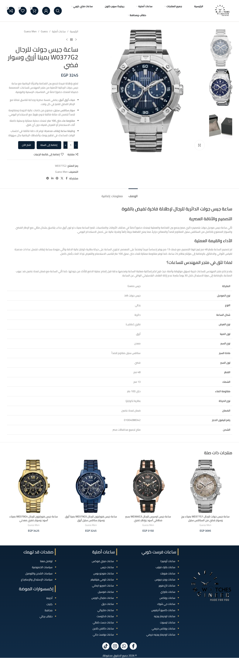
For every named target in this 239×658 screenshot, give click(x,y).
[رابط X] (62, 178)
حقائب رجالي (46, 616)
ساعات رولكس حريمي (163, 628)
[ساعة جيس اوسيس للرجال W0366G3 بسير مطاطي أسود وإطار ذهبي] (148, 486)
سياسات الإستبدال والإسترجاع (37, 579)
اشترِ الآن (26, 145)
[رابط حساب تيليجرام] (47, 178)
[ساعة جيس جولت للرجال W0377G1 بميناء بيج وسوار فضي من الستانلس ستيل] (205, 486)
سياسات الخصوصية (42, 567)
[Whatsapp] (124, 646)
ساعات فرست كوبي (159, 552)
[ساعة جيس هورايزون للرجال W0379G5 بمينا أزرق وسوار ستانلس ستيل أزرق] (91, 486)
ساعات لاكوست (105, 616)
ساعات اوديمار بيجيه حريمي (160, 634)
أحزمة (49, 598)
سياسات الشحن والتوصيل (39, 573)
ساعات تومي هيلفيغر (102, 579)
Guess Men (30, 31)
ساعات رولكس (167, 597)
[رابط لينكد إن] (52, 178)
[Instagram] (114, 646)
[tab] (133, 194)
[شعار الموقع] (222, 10)
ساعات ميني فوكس (103, 561)
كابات (49, 604)
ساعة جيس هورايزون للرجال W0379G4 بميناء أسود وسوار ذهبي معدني (33, 518)
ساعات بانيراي (167, 591)
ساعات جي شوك (166, 603)
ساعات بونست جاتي (103, 634)
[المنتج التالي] (67, 39)
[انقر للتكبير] (199, 145)
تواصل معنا (46, 561)
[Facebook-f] (133, 646)
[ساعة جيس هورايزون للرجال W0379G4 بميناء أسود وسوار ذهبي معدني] (33, 486)
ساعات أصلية (59, 31)
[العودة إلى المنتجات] (71, 39)
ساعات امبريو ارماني (103, 585)
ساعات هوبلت (167, 573)
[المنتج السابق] (76, 39)
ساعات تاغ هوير (167, 585)
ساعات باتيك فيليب (165, 567)
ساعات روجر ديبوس (165, 579)
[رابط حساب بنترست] (57, 178)
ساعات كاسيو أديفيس (163, 610)
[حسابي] (46, 11)
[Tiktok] (105, 646)
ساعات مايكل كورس (102, 597)
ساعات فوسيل (106, 591)
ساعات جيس (107, 567)
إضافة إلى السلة (48, 145)
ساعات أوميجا (167, 561)
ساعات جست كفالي (103, 622)
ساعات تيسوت (167, 622)
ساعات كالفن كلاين (103, 628)
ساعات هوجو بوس (103, 573)
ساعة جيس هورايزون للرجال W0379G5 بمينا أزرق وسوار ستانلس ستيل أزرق (91, 518)
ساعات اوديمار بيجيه (164, 616)
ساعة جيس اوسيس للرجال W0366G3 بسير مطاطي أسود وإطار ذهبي (148, 518)
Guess (44, 31)
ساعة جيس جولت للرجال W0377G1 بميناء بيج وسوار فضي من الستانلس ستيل (205, 518)
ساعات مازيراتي (105, 610)
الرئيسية (74, 31)
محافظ (49, 610)
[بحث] (58, 11)
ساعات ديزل (107, 603)
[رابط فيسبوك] (66, 178)
